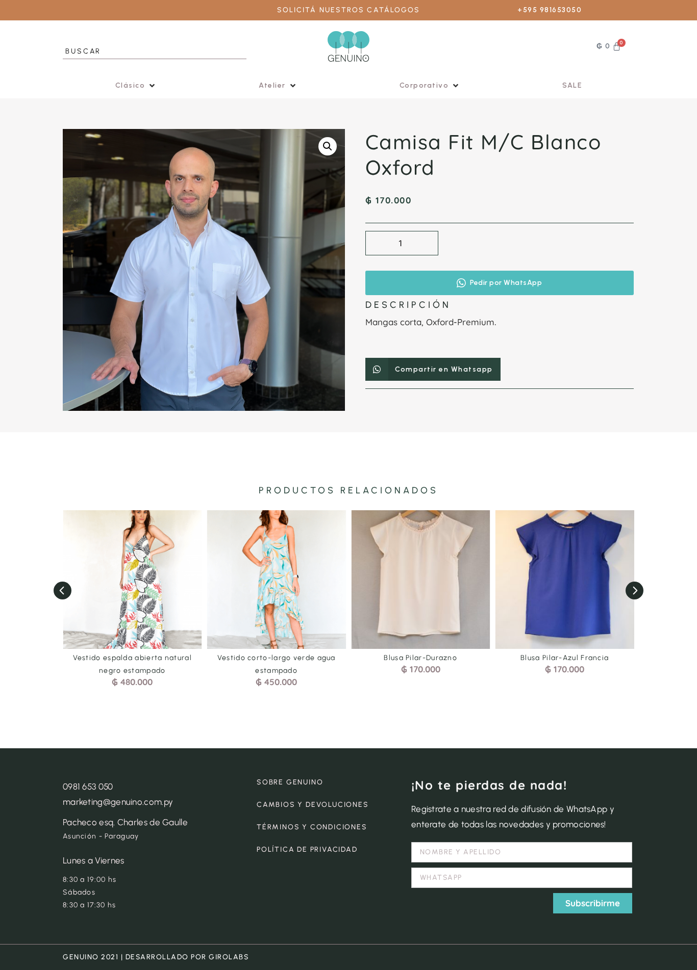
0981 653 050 (88, 786)
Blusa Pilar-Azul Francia (564, 657)
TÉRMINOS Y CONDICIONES (312, 827)
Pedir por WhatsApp (506, 282)
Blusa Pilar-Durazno (420, 657)
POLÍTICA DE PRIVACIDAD (307, 849)
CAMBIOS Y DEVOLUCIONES (313, 804)
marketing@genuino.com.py (118, 802)
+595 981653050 (549, 10)
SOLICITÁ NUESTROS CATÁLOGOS (348, 10)
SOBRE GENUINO (290, 782)
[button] (136, 85)
